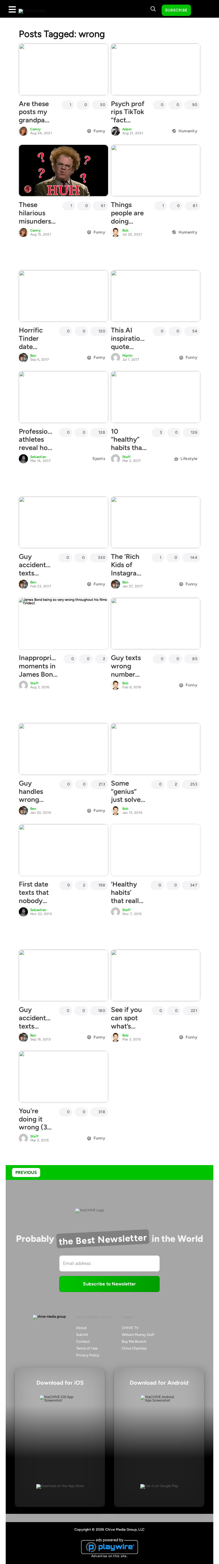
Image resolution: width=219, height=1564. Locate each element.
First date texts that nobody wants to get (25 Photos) (34, 904)
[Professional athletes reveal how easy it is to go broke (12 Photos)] (63, 397)
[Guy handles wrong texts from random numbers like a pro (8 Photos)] (63, 748)
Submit (82, 1334)
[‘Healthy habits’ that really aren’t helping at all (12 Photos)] (155, 850)
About (81, 1328)
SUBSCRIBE (176, 10)
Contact (83, 1341)
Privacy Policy (88, 1355)
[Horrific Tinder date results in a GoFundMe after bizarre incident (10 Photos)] (63, 296)
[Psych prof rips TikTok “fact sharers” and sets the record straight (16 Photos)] (155, 69)
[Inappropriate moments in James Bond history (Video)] (63, 623)
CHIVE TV (130, 1328)
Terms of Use (87, 1348)
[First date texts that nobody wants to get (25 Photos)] (63, 850)
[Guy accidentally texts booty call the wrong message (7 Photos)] (63, 522)
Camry (35, 129)
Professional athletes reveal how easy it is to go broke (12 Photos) (38, 451)
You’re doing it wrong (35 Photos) (35, 1123)
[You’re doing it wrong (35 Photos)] (63, 1076)
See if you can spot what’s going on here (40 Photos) (126, 1030)
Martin (127, 356)
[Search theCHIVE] (153, 9)
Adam (126, 129)
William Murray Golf (138, 1334)
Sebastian (38, 457)
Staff (126, 457)
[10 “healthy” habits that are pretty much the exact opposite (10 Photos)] (155, 397)
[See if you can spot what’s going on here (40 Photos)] (155, 975)
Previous (26, 1172)
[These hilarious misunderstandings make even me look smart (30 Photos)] (63, 170)
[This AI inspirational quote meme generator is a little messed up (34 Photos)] (155, 296)
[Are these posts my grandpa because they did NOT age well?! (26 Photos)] (63, 69)
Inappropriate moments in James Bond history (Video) (40, 674)
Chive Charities (134, 1348)
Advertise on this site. (109, 1556)
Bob (125, 230)
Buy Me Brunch (134, 1341)
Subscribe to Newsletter (109, 1284)
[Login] (200, 10)
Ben (33, 356)
